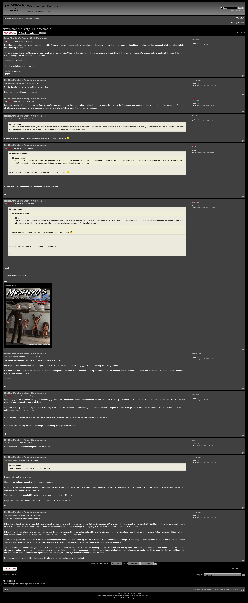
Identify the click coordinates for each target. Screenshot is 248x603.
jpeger (10, 41)
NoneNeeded (12, 83)
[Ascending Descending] (149, 563)
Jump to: (199, 575)
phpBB (114, 594)
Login (242, 23)
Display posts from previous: (100, 563)
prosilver (139, 595)
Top (243, 76)
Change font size (242, 18)
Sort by (125, 563)
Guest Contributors (24, 18)
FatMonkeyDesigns (121, 595)
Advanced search (237, 10)
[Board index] (15, 7)
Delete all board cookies (210, 590)
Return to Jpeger (10, 574)
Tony (9, 443)
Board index (11, 18)
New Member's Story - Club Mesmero (27, 29)
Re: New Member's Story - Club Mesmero (25, 80)
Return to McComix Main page (124, 598)
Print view (237, 18)
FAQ (235, 23)
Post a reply (7, 32)
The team (196, 590)
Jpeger (36, 18)
